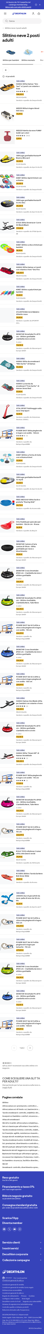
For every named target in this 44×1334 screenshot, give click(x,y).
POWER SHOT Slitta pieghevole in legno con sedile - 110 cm (29, 776)
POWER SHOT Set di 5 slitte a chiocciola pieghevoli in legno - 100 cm (29, 920)
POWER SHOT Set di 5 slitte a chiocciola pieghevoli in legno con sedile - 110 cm (28, 627)
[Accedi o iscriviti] (33, 13)
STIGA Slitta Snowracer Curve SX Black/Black (28, 224)
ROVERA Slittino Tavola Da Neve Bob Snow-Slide (29, 875)
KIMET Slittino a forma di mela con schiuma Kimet (28, 456)
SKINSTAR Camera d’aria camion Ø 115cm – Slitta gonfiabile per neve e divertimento (26, 547)
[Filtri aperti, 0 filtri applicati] (5, 70)
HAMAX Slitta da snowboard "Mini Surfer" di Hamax (28, 362)
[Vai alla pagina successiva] (30, 1048)
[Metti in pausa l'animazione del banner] (36, 5)
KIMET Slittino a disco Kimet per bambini (29, 246)
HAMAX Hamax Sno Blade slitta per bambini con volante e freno (29, 702)
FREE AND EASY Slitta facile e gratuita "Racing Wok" (28, 501)
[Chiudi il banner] (40, 5)
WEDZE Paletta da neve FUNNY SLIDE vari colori (28, 132)
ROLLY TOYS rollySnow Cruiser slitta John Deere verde (28, 852)
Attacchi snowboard (10, 1120)
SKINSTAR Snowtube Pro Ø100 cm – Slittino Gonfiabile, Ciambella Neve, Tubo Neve (28, 600)
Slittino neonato (28, 60)
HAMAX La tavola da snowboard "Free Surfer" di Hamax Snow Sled (27, 386)
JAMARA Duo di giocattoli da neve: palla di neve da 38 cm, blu (28, 898)
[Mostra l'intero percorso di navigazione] (3, 28)
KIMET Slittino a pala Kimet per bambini (28, 291)
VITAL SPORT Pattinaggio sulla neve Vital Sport (29, 409)
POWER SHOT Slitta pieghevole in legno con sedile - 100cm (29, 432)
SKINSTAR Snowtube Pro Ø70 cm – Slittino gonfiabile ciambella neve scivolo (28, 336)
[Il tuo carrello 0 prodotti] (39, 13)
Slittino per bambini (11, 60)
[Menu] (5, 13)
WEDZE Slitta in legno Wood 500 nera (27, 109)
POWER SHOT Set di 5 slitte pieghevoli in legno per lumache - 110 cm (27, 944)
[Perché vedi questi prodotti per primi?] (3, 76)
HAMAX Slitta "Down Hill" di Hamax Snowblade (27, 754)
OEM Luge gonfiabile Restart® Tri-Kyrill (28, 478)
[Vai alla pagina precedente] (14, 1048)
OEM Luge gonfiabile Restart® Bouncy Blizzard (28, 157)
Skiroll (5, 1164)
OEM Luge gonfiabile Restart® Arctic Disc (28, 201)
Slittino (5, 1102)
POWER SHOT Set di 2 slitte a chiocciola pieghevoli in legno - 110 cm (29, 829)
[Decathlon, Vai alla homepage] (19, 13)
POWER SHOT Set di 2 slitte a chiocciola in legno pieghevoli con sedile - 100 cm (28, 679)
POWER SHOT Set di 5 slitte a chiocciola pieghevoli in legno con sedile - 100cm (28, 1023)
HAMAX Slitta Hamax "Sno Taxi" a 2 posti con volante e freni (28, 86)
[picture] (7, 87)
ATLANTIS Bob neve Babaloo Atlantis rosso (27, 313)
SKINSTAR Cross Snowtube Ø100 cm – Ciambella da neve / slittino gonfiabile (29, 573)
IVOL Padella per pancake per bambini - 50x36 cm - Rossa (28, 523)
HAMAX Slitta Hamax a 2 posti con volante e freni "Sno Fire (28, 268)
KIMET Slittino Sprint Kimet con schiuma (29, 179)
